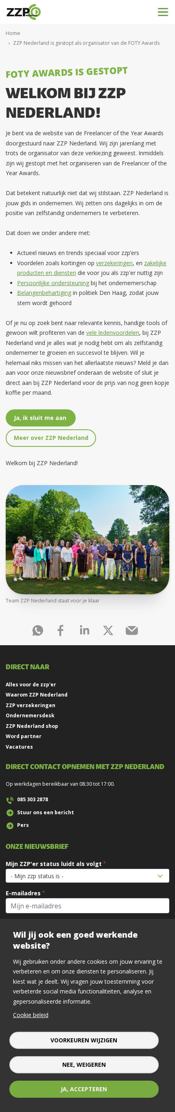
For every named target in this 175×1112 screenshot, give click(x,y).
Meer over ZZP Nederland (51, 438)
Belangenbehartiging (44, 293)
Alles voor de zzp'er (31, 684)
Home (13, 33)
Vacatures (19, 746)
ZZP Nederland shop (32, 726)
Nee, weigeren (84, 1064)
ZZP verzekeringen (30, 705)
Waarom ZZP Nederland (37, 694)
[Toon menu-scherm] (163, 12)
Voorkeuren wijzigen (83, 1040)
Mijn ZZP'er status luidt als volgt (54, 864)
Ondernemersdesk (30, 715)
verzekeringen (114, 263)
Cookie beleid (30, 1015)
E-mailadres (23, 893)
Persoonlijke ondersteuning (53, 283)
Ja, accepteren (84, 1089)
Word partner (24, 736)
